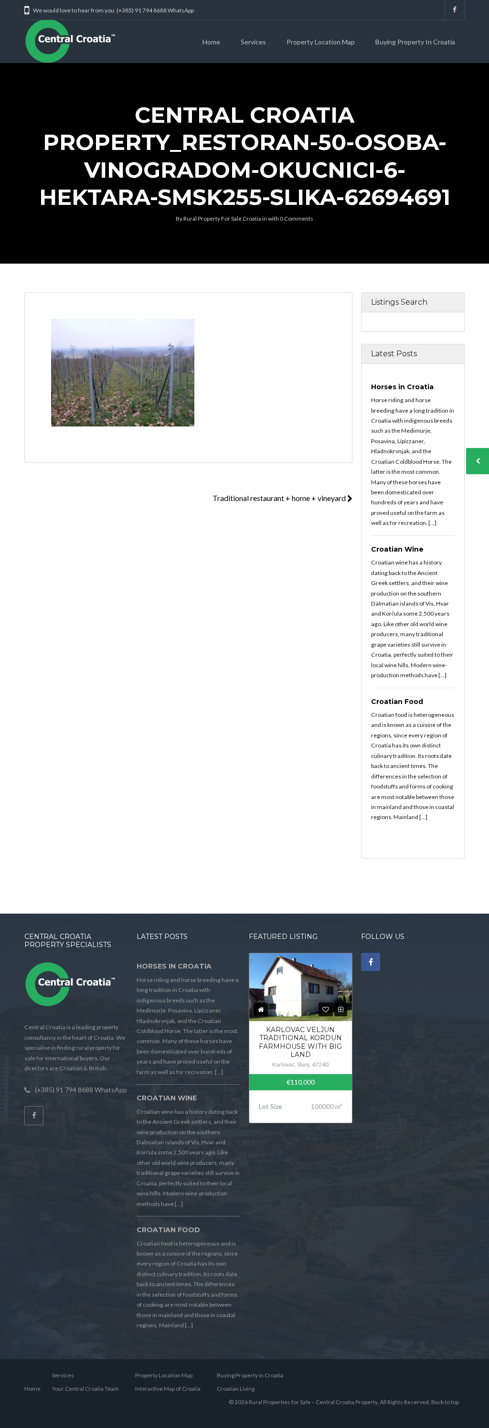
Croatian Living (236, 1388)
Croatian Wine (397, 549)
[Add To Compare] (340, 1009)
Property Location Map (321, 42)
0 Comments (296, 218)
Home (211, 42)
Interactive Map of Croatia (168, 1388)
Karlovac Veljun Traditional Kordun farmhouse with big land (300, 1042)
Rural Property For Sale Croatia (222, 218)
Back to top (445, 1402)
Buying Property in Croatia (415, 42)
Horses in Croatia (402, 387)
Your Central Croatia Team (85, 1388)
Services (253, 42)
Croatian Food (397, 701)
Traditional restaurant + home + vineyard (280, 497)
